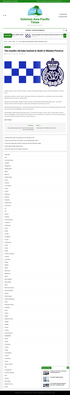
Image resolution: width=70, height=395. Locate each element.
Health (6, 231)
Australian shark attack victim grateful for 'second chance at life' (19, 137)
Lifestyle (7, 256)
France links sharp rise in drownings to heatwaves (16, 149)
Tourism (7, 355)
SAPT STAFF (8, 54)
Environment (8, 205)
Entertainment (8, 202)
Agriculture (7, 154)
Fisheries (7, 216)
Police (6, 310)
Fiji (5, 211)
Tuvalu (6, 361)
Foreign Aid (7, 222)
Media (6, 267)
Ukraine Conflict (8, 364)
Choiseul (7, 182)
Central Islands (8, 177)
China (6, 180)
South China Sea (9, 333)
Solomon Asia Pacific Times (35, 20)
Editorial (7, 197)
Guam (6, 228)
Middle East (7, 273)
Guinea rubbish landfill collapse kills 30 (14, 146)
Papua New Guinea (9, 304)
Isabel (6, 245)
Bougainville (8, 166)
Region (6, 316)
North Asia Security (9, 287)
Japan (6, 248)
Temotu (6, 347)
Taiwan (6, 341)
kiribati (6, 250)
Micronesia (7, 270)
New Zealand (8, 282)
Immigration (8, 236)
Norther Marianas (9, 290)
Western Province (9, 384)
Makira (6, 262)
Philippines (7, 307)
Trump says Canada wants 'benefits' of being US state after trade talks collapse (23, 143)
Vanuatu (7, 378)
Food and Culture (9, 219)
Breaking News (8, 168)
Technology (7, 344)
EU (5, 208)
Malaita (6, 265)
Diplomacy (7, 194)
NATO (6, 276)
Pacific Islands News (9, 299)
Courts (6, 188)
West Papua (7, 381)
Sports (6, 338)
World (6, 386)
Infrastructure (8, 242)
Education (7, 200)
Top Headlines (8, 352)
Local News (7, 47)
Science (7, 330)
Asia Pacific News (9, 160)
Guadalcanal (8, 225)
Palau (6, 301)
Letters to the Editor (9, 253)
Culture (6, 191)
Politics (6, 313)
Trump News (8, 358)
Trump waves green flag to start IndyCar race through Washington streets (21, 140)
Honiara (7, 233)
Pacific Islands (8, 296)
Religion (7, 321)
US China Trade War (9, 372)
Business (7, 174)
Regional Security (9, 318)
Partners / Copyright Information (35, 30)
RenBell (6, 324)
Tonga (6, 350)
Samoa (6, 327)
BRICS (6, 171)
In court (6, 239)
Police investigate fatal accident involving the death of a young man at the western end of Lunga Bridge (49, 1)
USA (6, 375)
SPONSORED (8, 335)
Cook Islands (8, 185)
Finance (7, 214)
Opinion (6, 293)
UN (5, 367)
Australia (7, 163)
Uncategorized (8, 369)
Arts (6, 157)
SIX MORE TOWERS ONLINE (56, 377)
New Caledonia (8, 279)
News (6, 284)
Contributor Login (51, 392)
